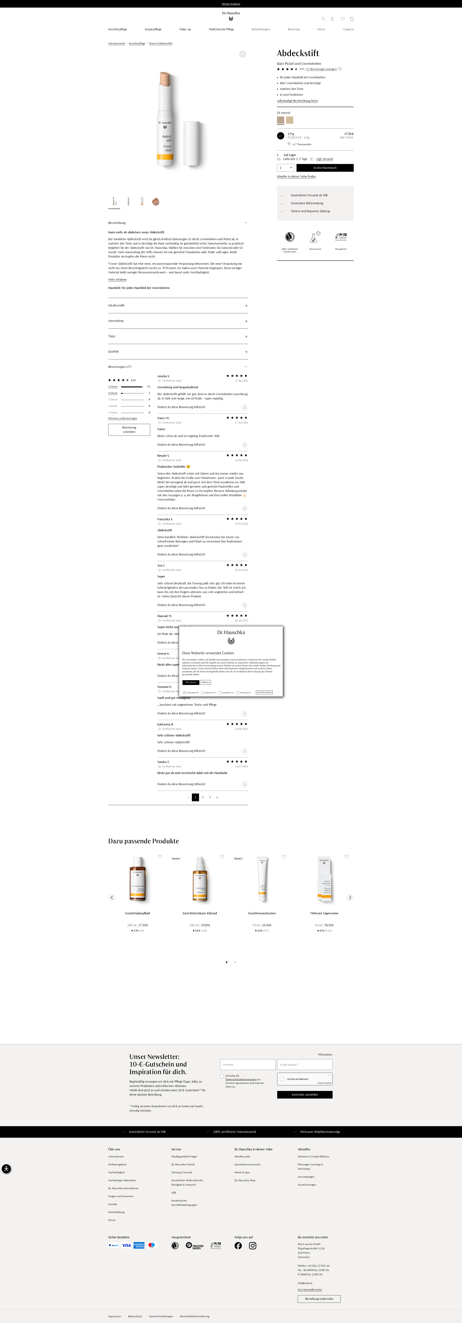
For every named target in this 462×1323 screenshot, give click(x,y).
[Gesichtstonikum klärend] (200, 879)
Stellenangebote (117, 1164)
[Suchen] (323, 20)
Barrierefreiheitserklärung (194, 1316)
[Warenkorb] (351, 20)
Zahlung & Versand (181, 1172)
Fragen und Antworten (120, 1196)
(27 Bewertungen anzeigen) (321, 69)
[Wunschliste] (343, 20)
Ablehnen (206, 682)
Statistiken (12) (228, 693)
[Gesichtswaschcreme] (262, 879)
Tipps (111, 336)
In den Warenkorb (325, 168)
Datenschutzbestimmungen (241, 1079)
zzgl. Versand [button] (324, 159)
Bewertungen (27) (119, 367)
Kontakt (112, 1204)
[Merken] (242, 54)
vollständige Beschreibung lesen (297, 101)
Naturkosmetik (246, 1132)
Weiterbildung (116, 1212)
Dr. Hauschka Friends (183, 1164)
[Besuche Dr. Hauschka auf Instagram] (252, 1245)
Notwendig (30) (193, 693)
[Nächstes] (241, 120)
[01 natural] (280, 120)
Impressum (114, 1316)
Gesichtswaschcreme (262, 913)
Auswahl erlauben (264, 692)
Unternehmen (116, 1156)
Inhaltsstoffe (116, 305)
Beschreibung (116, 223)
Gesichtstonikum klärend (200, 913)
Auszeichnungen (307, 1184)
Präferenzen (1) (210, 693)
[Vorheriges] (115, 120)
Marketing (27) (245, 693)
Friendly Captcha (324, 1083)
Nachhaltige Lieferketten (122, 1180)
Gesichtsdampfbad (137, 913)
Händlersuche (242, 1156)
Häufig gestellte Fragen (184, 1156)
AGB (173, 1192)
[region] (178, 129)
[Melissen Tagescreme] (324, 879)
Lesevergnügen (306, 1176)
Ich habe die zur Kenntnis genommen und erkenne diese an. (245, 1081)
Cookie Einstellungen (161, 1316)
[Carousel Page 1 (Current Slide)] (226, 962)
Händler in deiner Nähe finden (296, 176)
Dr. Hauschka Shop (245, 1180)
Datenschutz (135, 1316)
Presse (112, 1220)
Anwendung (115, 321)
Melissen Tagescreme (324, 913)
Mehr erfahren (117, 279)
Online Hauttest (231, 4)
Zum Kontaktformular (310, 1289)
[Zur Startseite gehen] (231, 16)
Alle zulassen (191, 682)
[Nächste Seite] (217, 797)
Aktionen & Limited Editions (313, 1156)
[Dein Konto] (333, 19)
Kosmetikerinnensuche (247, 1164)
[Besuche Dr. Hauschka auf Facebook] (238, 1245)
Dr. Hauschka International (123, 1188)
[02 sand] (289, 120)
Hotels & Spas (242, 1172)
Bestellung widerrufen (319, 1299)
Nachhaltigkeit (116, 1172)
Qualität (113, 351)
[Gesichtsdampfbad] (137, 879)
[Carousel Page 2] (235, 962)
